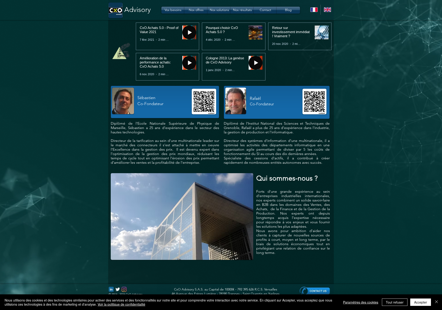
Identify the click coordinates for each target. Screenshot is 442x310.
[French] (313, 10)
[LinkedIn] (111, 289)
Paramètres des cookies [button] (360, 302)
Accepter (420, 302)
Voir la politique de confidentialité (121, 304)
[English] (327, 10)
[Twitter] (117, 289)
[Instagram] (124, 289)
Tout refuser (395, 302)
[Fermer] (436, 302)
